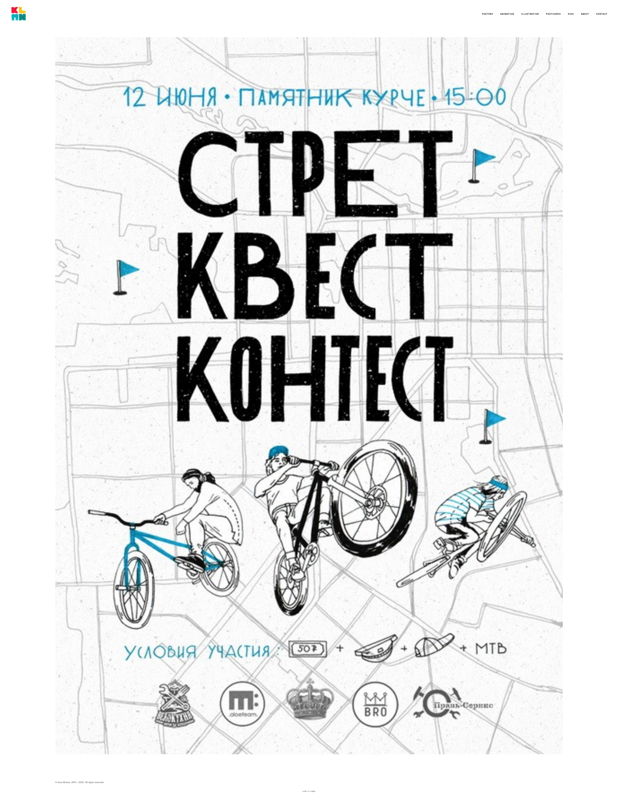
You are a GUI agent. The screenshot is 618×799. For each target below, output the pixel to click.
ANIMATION (507, 14)
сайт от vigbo (309, 791)
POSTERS (487, 14)
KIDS (571, 14)
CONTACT (602, 14)
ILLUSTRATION (530, 14)
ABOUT (585, 14)
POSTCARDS (553, 14)
